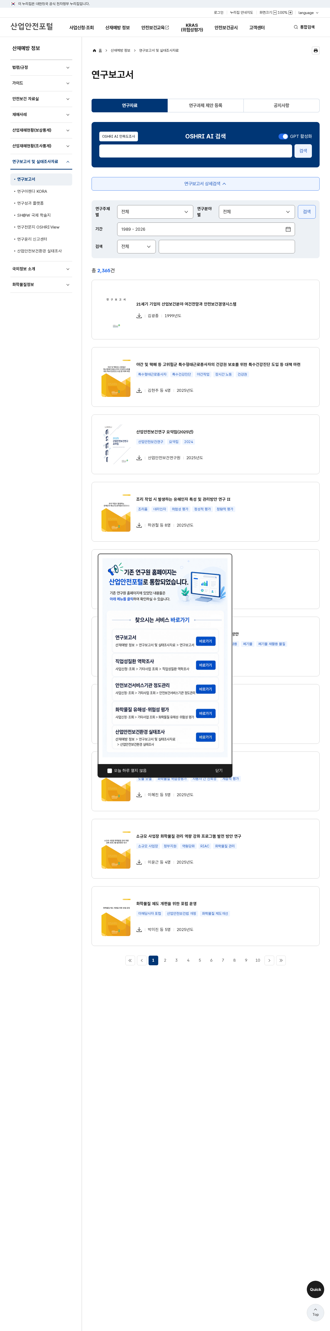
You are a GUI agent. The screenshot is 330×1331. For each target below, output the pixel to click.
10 (257, 960)
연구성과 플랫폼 (30, 203)
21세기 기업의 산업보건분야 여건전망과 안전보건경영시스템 (186, 304)
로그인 (218, 12)
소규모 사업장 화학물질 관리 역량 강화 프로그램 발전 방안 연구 (188, 836)
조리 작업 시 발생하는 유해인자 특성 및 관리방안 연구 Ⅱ (183, 499)
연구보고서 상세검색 (202, 186)
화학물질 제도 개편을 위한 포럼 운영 (166, 903)
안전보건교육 (153, 27)
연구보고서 (26, 181)
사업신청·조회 (81, 31)
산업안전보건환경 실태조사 (39, 251)
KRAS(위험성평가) (192, 29)
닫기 (219, 771)
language (308, 12)
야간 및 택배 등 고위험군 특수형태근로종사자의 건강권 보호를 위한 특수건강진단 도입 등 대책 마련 (218, 364)
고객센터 (257, 31)
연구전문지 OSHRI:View (38, 227)
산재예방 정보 (117, 31)
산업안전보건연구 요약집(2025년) (164, 431)
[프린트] (316, 50)
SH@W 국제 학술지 (34, 215)
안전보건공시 (226, 27)
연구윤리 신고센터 (32, 239)
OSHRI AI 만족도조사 (118, 136)
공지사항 (281, 105)
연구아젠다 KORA (32, 191)
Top (315, 1314)
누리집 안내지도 (241, 12)
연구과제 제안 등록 (205, 105)
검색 (303, 151)
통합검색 (307, 27)
